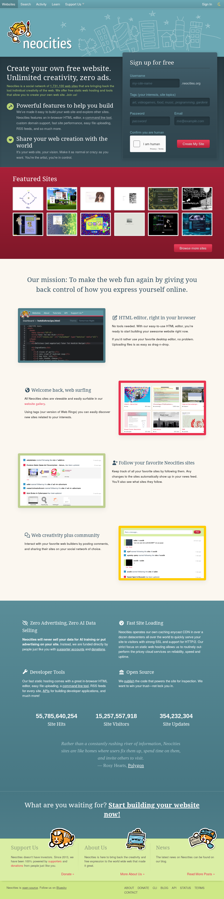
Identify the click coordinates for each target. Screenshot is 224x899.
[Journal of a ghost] (163, 224)
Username (137, 75)
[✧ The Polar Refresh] (197, 224)
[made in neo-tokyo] (197, 198)
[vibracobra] (129, 198)
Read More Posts (199, 873)
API (174, 888)
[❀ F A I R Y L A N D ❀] (28, 224)
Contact (131, 892)
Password (137, 113)
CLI (155, 888)
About (129, 888)
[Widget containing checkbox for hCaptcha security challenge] (148, 144)
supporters (55, 861)
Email (178, 113)
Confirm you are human (147, 132)
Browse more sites (193, 248)
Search (26, 4)
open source (30, 887)
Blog (164, 888)
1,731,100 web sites (64, 86)
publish (129, 681)
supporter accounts (70, 649)
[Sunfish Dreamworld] (95, 198)
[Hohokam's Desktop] (62, 224)
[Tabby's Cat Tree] (163, 198)
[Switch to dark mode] (219, 4)
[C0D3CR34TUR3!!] (95, 224)
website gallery (34, 404)
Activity (41, 4)
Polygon (136, 765)
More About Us (131, 873)
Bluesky (61, 887)
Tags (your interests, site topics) (153, 94)
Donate (66, 873)
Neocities (12, 887)
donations (98, 649)
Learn (56, 4)
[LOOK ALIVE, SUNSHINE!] (62, 198)
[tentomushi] (129, 224)
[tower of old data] (28, 198)
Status (185, 888)
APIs (46, 690)
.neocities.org (190, 83)
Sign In (207, 4)
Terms (199, 888)
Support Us (73, 4)
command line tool (98, 117)
